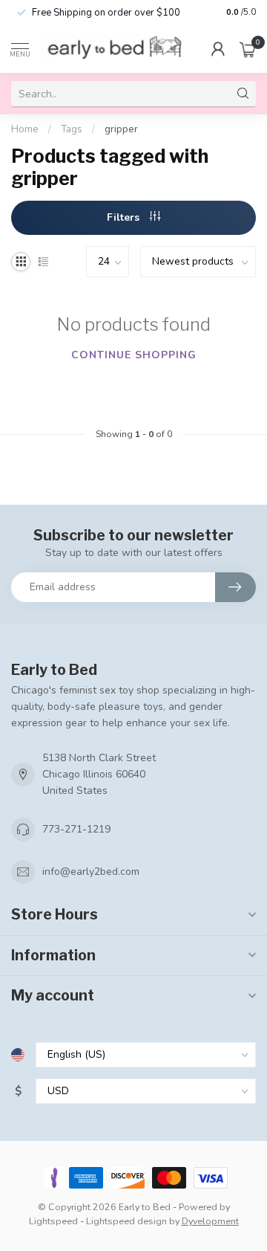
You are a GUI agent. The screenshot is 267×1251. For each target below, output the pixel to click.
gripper (121, 129)
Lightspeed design (126, 1221)
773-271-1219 (76, 829)
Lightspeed (53, 1221)
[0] (248, 49)
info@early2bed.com (90, 871)
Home (25, 129)
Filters (124, 217)
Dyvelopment (210, 1221)
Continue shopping (134, 355)
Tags (71, 129)
